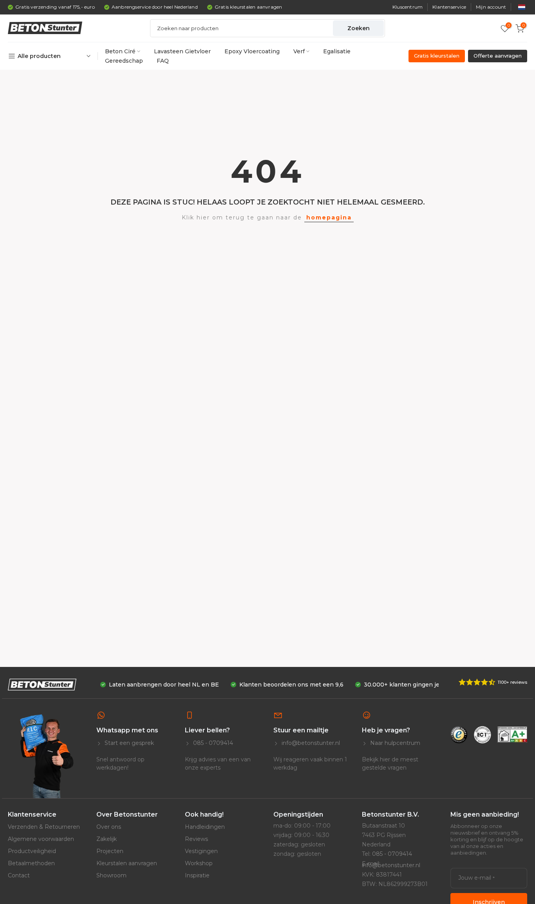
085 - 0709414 (212, 742)
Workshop (199, 863)
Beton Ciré (120, 51)
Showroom (111, 875)
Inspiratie (197, 875)
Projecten (109, 851)
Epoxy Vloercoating (252, 51)
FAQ (163, 60)
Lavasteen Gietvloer (182, 51)
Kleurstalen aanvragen (126, 863)
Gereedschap (124, 60)
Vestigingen (201, 851)
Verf (299, 51)
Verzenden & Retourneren (44, 826)
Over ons (108, 826)
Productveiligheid (32, 851)
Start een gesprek (128, 742)
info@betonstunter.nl (310, 742)
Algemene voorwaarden (41, 838)
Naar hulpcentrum (394, 742)
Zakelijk (106, 838)
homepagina (329, 217)
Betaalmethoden (31, 863)
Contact (19, 875)
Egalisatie (337, 51)
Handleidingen (205, 826)
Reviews (196, 838)
